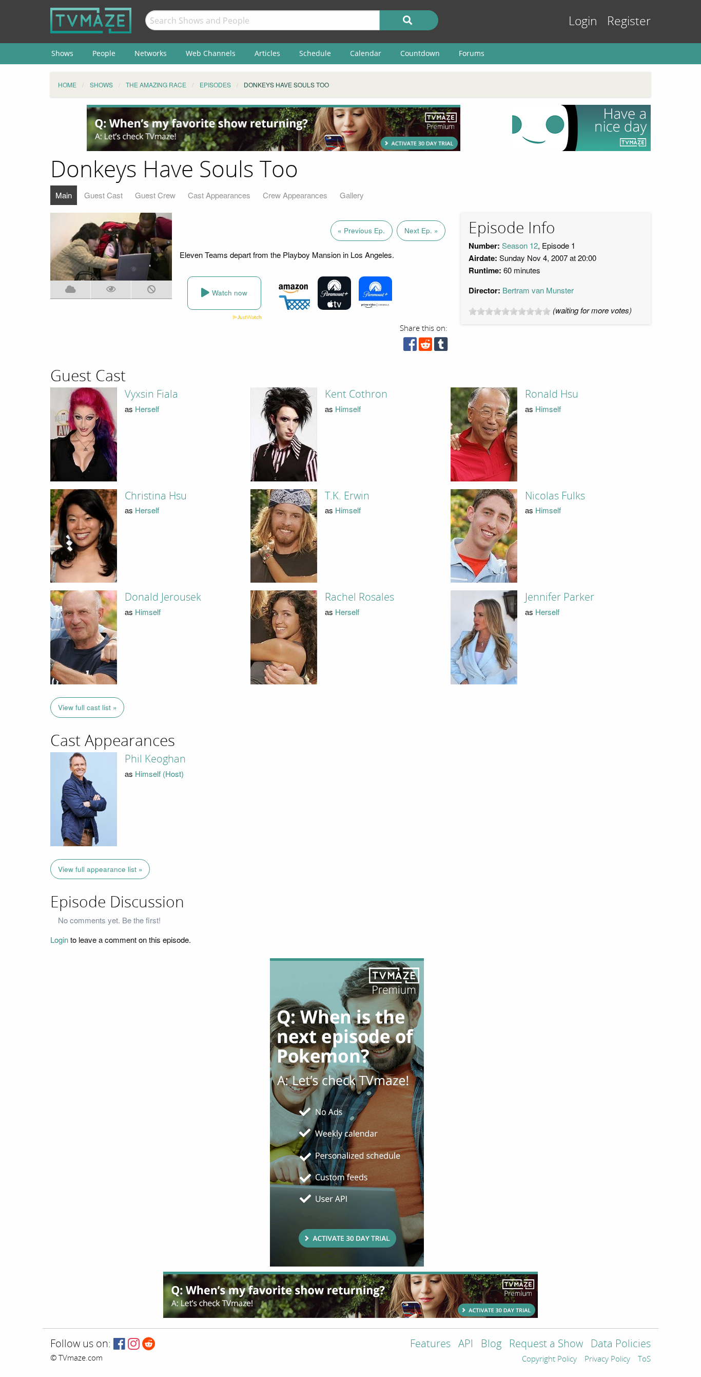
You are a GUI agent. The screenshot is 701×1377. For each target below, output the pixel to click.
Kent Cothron (356, 394)
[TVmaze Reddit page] (148, 1344)
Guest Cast (103, 195)
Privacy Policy (607, 1359)
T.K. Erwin (347, 496)
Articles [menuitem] (267, 53)
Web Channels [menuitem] (211, 53)
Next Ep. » (421, 230)
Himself (348, 408)
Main (63, 195)
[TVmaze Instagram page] (134, 1344)
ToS (644, 1359)
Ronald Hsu (551, 394)
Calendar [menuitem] (365, 53)
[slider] (510, 311)
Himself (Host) (159, 773)
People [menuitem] (103, 53)
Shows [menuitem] (62, 53)
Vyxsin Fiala (151, 394)
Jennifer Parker (559, 597)
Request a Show (546, 1344)
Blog (491, 1344)
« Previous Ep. (361, 230)
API (465, 1344)
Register (629, 21)
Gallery (352, 195)
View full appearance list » (100, 869)
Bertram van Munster (538, 290)
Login (583, 21)
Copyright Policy (549, 1359)
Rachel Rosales (359, 597)
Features (430, 1344)
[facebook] (410, 346)
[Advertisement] (273, 128)
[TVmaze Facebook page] (119, 1344)
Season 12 (520, 245)
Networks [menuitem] (150, 53)
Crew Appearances (295, 195)
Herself (147, 408)
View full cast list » (87, 707)
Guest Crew (155, 195)
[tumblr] (440, 346)
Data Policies (621, 1344)
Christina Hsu (156, 496)
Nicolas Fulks (555, 496)
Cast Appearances (219, 195)
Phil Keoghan (155, 759)
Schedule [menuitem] (315, 53)
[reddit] (425, 346)
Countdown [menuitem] (420, 53)
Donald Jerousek (163, 597)
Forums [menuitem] (471, 53)
